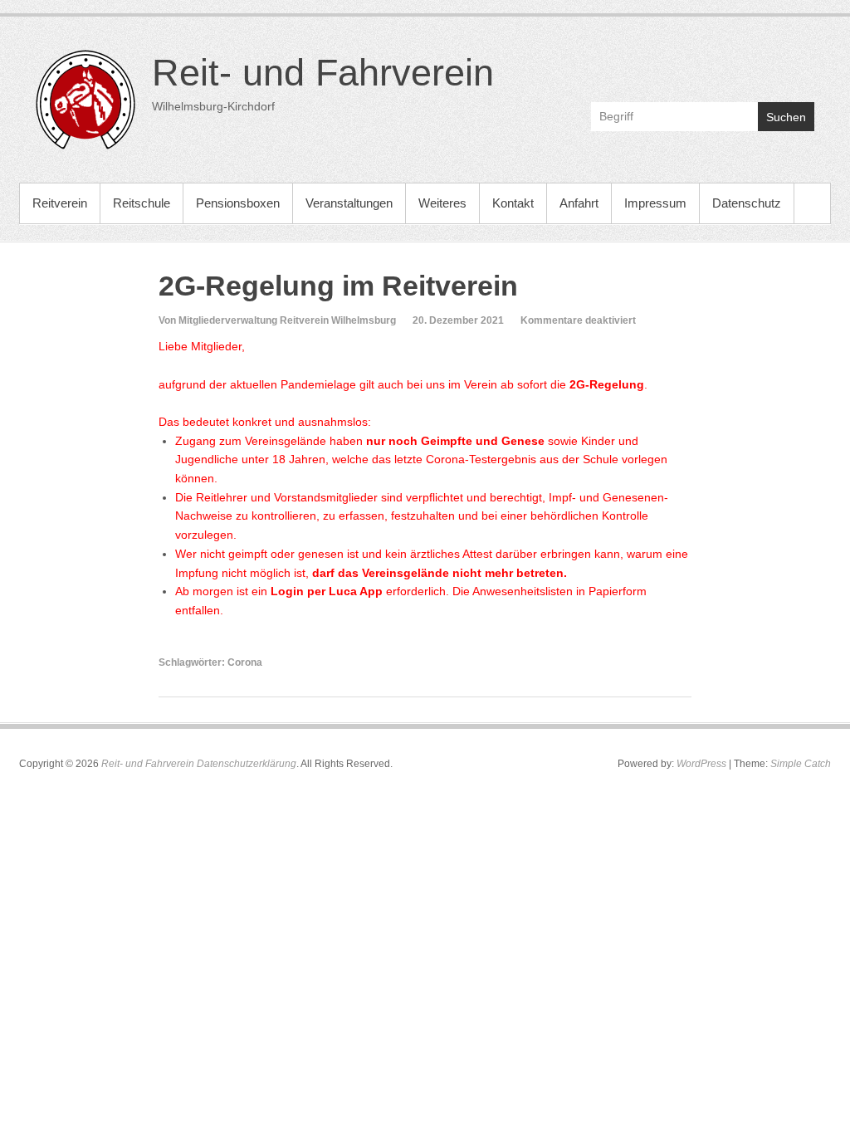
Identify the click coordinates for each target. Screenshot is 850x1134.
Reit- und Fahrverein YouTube (765, 63)
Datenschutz (746, 203)
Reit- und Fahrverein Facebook (729, 63)
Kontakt (513, 203)
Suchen (786, 117)
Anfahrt (578, 203)
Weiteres (442, 203)
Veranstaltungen (349, 203)
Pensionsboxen (238, 203)
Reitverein (59, 203)
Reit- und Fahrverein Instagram (800, 63)
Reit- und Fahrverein (323, 72)
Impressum (655, 203)
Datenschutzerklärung (246, 764)
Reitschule (141, 203)
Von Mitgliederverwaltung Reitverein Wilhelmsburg (277, 320)
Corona (244, 662)
